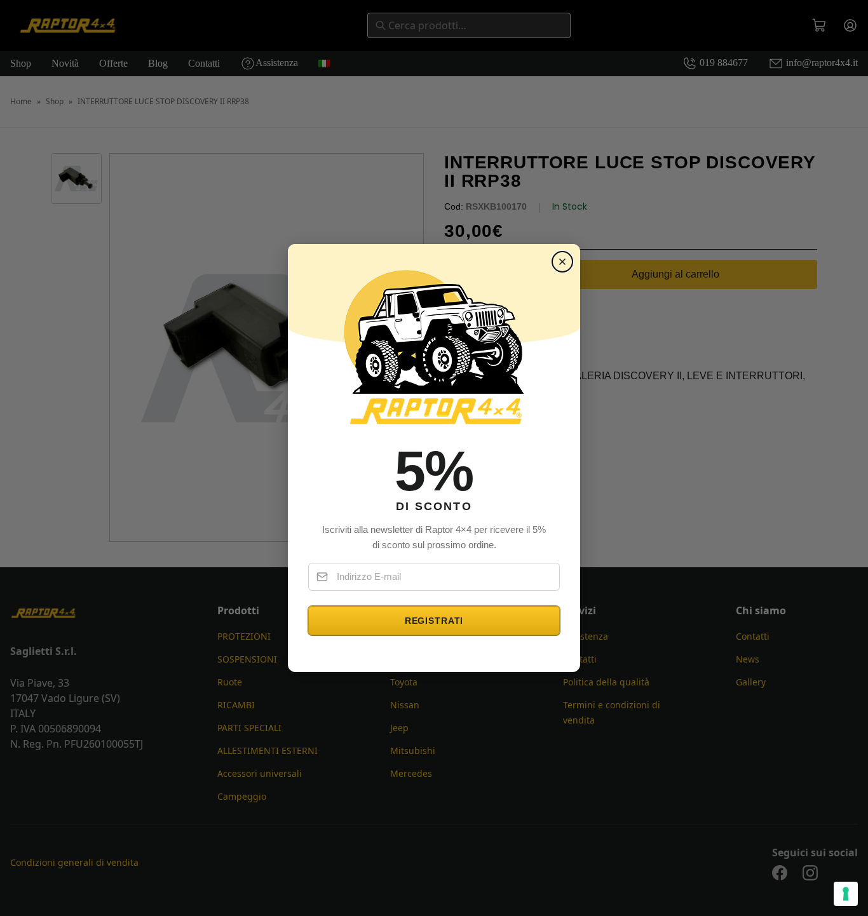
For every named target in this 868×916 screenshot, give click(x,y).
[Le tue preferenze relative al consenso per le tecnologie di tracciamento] (846, 894)
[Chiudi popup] (562, 262)
